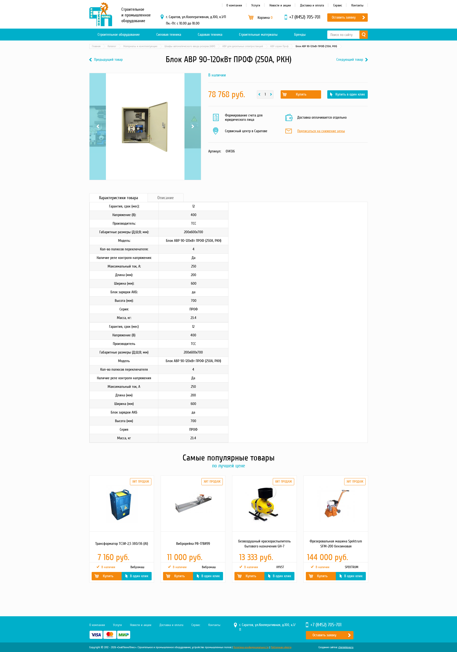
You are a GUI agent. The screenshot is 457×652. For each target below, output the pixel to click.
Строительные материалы (258, 34)
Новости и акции (280, 5)
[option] (121, 529)
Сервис (337, 5)
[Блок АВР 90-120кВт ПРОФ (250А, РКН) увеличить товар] (145, 126)
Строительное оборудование (119, 34)
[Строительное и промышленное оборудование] (100, 14)
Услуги (255, 5)
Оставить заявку (344, 17)
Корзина (265, 17)
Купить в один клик (350, 94)
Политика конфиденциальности (251, 647)
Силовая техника (168, 34)
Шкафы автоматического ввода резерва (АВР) (189, 46)
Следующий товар (349, 59)
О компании (234, 5)
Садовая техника (210, 34)
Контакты (357, 5)
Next (192, 79)
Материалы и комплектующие (140, 46)
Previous (97, 79)
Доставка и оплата (312, 5)
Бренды (300, 34)
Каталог (112, 46)
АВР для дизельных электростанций (242, 46)
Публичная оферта (281, 647)
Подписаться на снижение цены (321, 131)
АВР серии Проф (279, 46)
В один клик (139, 576)
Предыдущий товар (108, 59)
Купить (301, 94)
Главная (96, 46)
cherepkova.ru (345, 647)
